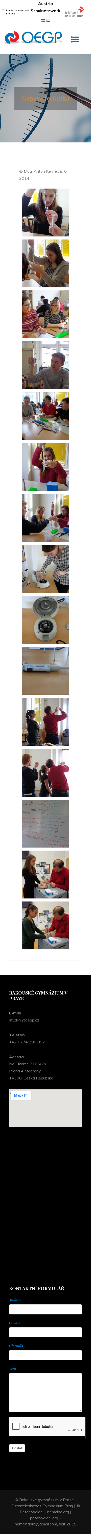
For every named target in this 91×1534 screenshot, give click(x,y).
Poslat (17, 1448)
